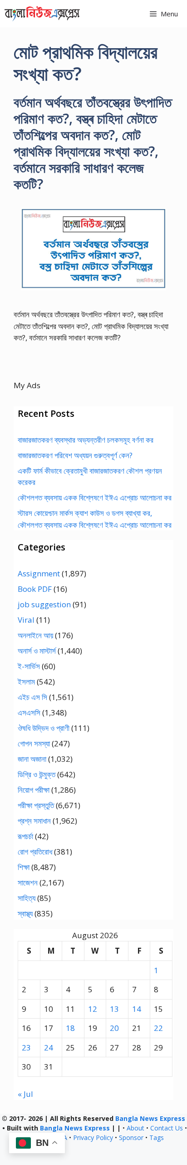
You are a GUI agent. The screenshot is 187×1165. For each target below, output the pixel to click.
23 (26, 1047)
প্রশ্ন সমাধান (34, 820)
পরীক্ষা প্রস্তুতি (36, 805)
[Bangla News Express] (42, 13)
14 (136, 1009)
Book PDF (35, 589)
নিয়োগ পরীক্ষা (33, 790)
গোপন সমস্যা (34, 743)
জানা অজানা (32, 759)
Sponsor (131, 1137)
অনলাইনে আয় (35, 635)
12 (92, 1009)
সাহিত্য (26, 898)
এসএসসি (29, 712)
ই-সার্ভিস (29, 666)
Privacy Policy (93, 1137)
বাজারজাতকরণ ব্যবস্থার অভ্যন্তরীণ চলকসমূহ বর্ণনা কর (85, 440)
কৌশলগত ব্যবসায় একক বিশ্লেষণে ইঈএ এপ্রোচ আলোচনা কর (95, 497)
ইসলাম (26, 681)
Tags (156, 1137)
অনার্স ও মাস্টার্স (37, 650)
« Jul (25, 1094)
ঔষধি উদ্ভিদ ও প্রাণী (43, 728)
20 (114, 1028)
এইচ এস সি (32, 697)
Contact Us (166, 1128)
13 (114, 1009)
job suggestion (44, 604)
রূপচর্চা (25, 836)
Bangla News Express (150, 1118)
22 (158, 1028)
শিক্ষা (24, 867)
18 (70, 1028)
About (135, 1128)
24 (48, 1047)
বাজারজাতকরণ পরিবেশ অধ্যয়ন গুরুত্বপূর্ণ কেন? (75, 455)
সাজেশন (28, 882)
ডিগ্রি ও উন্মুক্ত (36, 774)
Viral (26, 620)
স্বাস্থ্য (25, 913)
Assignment (39, 573)
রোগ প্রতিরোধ (35, 851)
